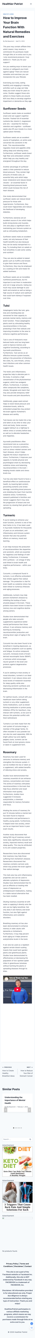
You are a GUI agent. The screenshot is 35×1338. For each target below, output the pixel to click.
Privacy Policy (12, 1264)
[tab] (13, 1127)
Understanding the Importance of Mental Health (15, 1100)
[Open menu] (31, 3)
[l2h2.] (17, 1232)
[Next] (29, 1109)
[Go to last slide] (5, 1109)
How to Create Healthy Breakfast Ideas (8, 1071)
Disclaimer (18, 1266)
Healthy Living (8, 14)
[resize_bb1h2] (17, 1197)
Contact (28, 1266)
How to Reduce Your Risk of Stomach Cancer (26, 1071)
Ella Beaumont (9, 41)
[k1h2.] (17, 1162)
